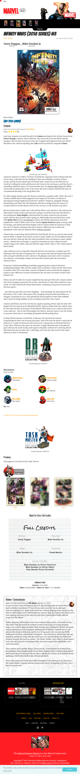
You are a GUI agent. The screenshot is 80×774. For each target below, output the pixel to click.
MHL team (46, 763)
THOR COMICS (60, 713)
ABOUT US (46, 718)
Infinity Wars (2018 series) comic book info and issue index (21, 415)
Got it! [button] (70, 769)
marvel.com (52, 723)
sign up (27, 723)
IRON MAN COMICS (48, 713)
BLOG (30, 718)
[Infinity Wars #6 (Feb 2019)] (37, 23)
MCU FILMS (37, 718)
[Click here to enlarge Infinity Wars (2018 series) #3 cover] (38, 113)
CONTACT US (55, 718)
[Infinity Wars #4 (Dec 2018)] (25, 23)
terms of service (43, 723)
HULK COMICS (37, 713)
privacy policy (35, 723)
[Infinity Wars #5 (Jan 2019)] (31, 23)
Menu (5, 1)
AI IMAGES (23, 718)
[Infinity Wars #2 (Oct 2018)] (13, 23)
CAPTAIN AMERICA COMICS (23, 713)
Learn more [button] (7, 771)
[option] (7, 23)
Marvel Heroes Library (29, 753)
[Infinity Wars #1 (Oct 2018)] (7, 23)
